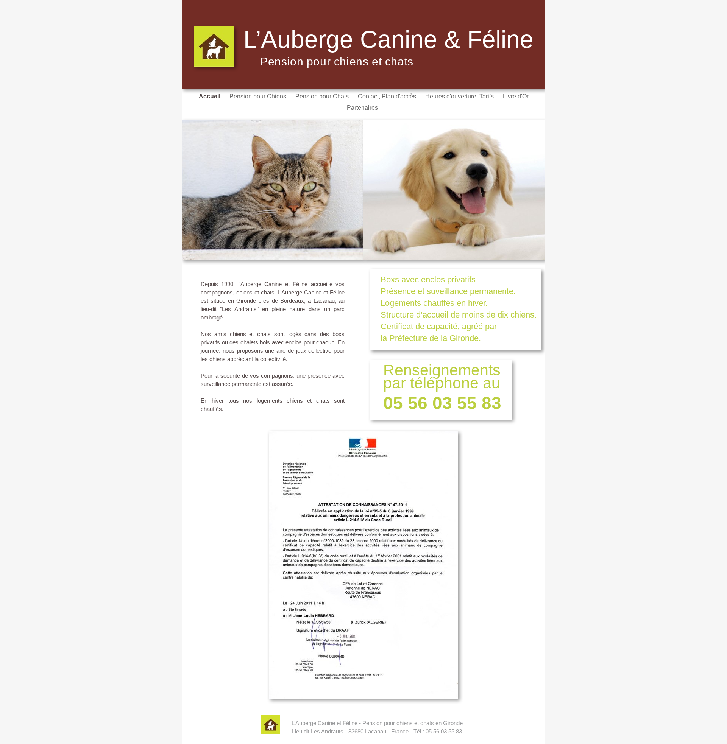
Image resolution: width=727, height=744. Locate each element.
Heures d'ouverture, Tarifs (460, 96)
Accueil (210, 96)
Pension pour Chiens (258, 96)
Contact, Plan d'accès (388, 96)
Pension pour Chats (322, 96)
